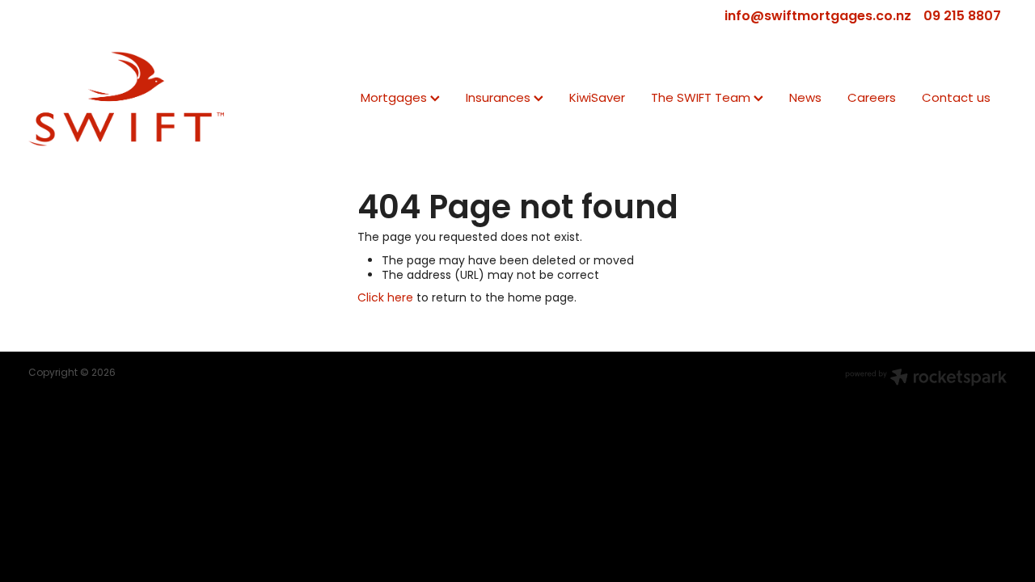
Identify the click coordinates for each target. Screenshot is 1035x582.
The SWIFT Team (702, 99)
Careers (871, 99)
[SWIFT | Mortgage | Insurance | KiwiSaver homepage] (126, 98)
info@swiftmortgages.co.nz (817, 16)
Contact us (956, 99)
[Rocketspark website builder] (926, 379)
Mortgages (395, 99)
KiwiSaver (597, 99)
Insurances (500, 99)
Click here (385, 298)
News (805, 99)
